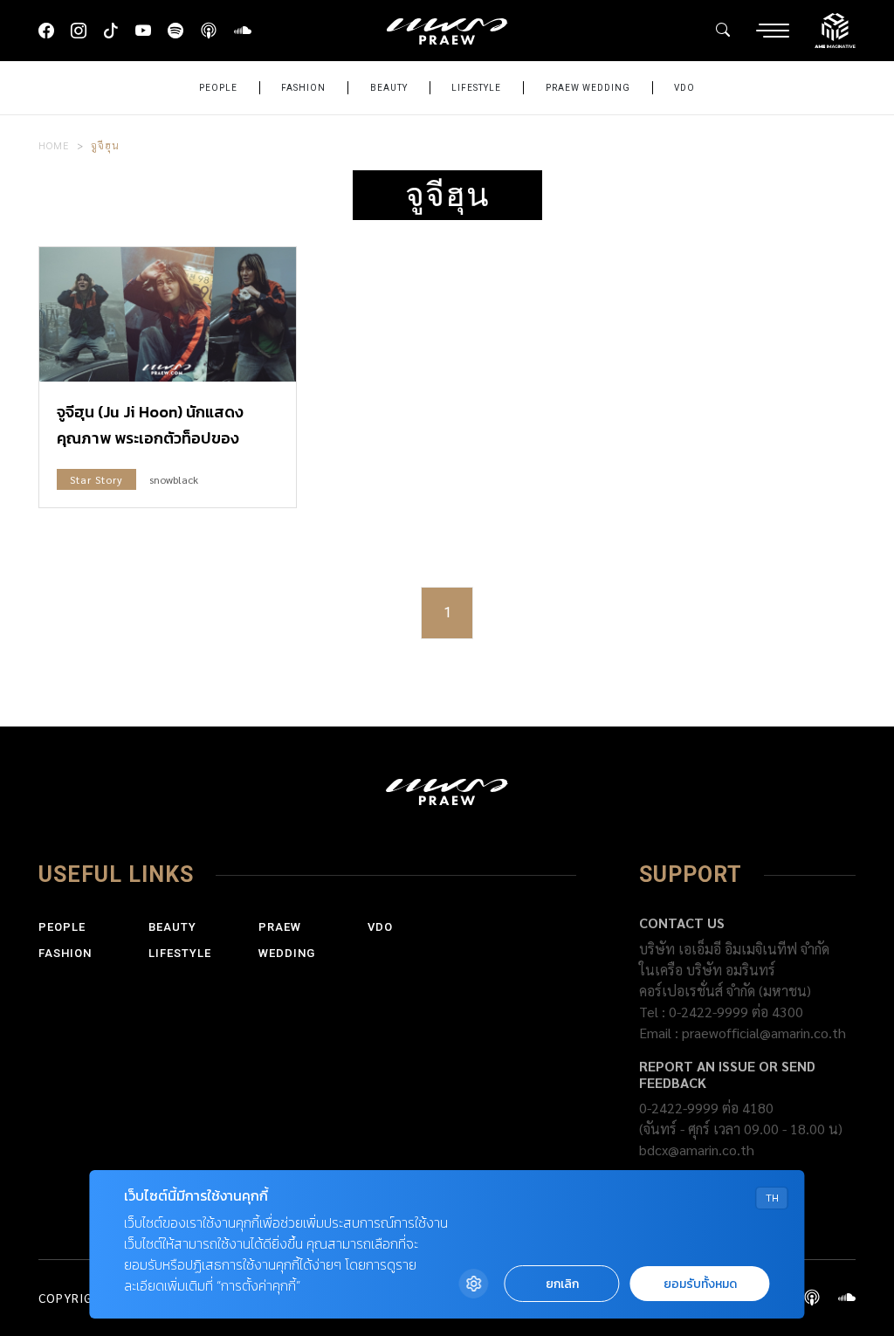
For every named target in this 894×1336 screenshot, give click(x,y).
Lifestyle (476, 88)
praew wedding (588, 88)
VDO (684, 88)
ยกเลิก (562, 1284)
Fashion (303, 88)
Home (54, 145)
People (218, 88)
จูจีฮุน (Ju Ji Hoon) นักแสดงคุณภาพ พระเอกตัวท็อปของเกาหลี (150, 438)
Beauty (389, 88)
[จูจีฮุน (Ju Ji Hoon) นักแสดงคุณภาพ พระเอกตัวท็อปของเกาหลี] (167, 314)
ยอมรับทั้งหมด (700, 1284)
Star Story (96, 479)
